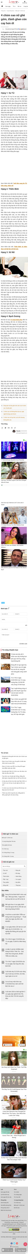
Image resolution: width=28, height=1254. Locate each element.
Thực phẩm (6, 882)
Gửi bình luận (23, 643)
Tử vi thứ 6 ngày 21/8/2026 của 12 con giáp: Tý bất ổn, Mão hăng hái (15, 941)
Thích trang (8, 1045)
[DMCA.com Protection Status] (14, 1230)
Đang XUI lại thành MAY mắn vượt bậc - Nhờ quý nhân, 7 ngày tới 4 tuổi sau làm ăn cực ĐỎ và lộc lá (15, 897)
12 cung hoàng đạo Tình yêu (8, 841)
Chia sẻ (22, 1045)
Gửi (26, 625)
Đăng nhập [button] (24, 2)
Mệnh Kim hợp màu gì (6, 1210)
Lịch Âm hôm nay (5, 1194)
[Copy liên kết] (15, 428)
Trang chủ (3, 10)
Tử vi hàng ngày (18, 1194)
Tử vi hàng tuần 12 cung (8, 856)
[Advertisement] (14, 57)
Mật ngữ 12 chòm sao (20, 10)
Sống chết (5, 885)
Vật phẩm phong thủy (6, 1205)
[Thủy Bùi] (14, 431)
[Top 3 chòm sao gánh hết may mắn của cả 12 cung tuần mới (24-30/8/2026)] (5, 701)
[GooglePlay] (7, 1251)
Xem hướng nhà (4, 1202)
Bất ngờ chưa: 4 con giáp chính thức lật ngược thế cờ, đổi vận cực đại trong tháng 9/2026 (15, 907)
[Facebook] (11, 1244)
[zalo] (8, 428)
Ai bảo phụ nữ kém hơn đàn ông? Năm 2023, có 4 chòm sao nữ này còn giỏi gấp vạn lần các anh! (14, 783)
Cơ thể (4, 873)
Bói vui (19, 6)
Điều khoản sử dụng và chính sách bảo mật (16, 1237)
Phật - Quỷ (5, 879)
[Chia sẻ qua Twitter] (5, 428)
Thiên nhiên (6, 876)
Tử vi (14, 6)
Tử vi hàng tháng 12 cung (8, 852)
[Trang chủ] (2, 6)
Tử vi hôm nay (5, 848)
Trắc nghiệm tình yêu (7, 845)
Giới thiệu (3, 1237)
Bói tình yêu (17, 1207)
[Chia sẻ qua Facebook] (2, 428)
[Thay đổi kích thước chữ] (3, 29)
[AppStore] (20, 1251)
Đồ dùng (18, 873)
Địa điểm (18, 882)
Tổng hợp (18, 885)
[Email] (12, 428)
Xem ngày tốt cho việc (6, 1197)
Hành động (18, 876)
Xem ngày (7, 6)
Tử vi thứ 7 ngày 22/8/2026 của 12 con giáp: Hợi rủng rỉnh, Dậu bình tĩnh (15, 964)
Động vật (18, 870)
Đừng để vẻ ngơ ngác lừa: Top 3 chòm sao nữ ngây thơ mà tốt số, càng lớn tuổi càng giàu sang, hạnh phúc (19, 669)
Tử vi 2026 (16, 1192)
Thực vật (5, 870)
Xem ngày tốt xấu (5, 1192)
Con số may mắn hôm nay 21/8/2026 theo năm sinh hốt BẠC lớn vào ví (14, 984)
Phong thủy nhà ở (5, 1207)
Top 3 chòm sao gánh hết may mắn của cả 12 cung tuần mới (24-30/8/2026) (19, 701)
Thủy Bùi (18, 431)
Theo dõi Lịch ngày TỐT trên (12, 29)
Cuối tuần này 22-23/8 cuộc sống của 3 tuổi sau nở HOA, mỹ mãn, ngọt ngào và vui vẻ (15, 974)
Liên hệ (14, 1238)
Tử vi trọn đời (17, 1197)
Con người (18, 879)
